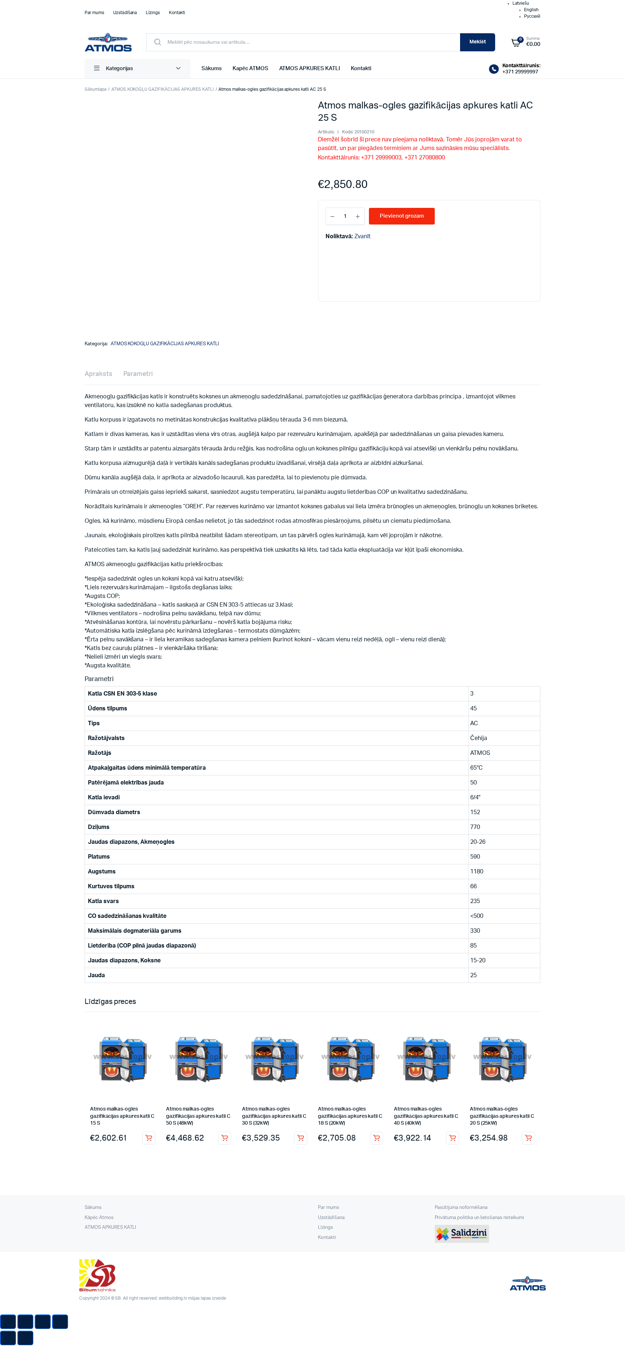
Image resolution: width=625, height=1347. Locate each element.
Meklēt (477, 41)
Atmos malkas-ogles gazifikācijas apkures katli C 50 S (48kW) (198, 1116)
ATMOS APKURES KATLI (309, 68)
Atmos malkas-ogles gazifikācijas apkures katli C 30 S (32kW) (274, 1116)
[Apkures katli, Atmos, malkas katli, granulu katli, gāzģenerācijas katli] (108, 42)
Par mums (94, 12)
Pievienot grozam (148, 1138)
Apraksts (98, 374)
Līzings (153, 12)
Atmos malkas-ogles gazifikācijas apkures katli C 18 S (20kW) (350, 1116)
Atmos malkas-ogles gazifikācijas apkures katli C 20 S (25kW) (502, 1116)
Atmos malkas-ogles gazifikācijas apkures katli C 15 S (122, 1116)
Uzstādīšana (125, 12)
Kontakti (177, 12)
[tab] (98, 374)
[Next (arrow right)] (25, 1338)
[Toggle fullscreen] (43, 1321)
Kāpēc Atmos (99, 1217)
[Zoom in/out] (60, 1321)
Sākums (211, 68)
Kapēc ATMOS (250, 68)
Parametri (138, 374)
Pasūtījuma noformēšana (461, 1207)
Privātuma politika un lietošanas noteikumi (479, 1217)
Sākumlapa (95, 89)
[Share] (25, 1321)
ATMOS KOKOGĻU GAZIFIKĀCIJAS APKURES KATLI (162, 89)
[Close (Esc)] (8, 1321)
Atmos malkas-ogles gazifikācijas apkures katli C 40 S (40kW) (426, 1116)
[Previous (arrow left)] (8, 1338)
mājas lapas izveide (207, 1298)
